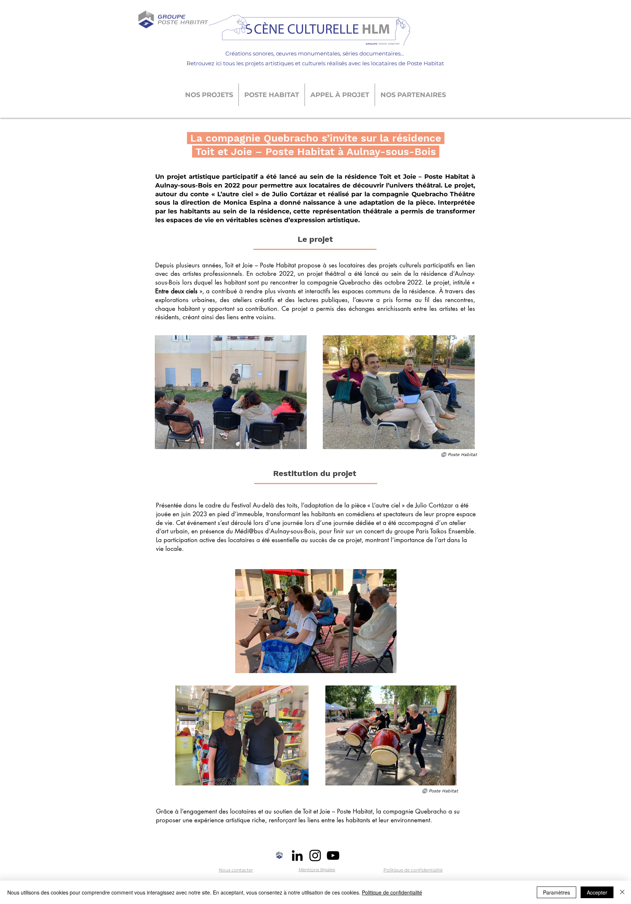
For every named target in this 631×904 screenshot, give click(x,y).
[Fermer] (622, 892)
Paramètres (556, 892)
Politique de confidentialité (392, 892)
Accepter (597, 892)
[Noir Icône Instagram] (315, 855)
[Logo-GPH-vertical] (279, 855)
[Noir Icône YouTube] (333, 855)
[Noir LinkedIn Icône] (297, 855)
